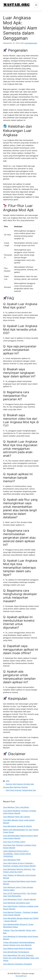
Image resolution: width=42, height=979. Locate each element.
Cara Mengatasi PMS (11, 860)
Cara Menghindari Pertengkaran (16, 952)
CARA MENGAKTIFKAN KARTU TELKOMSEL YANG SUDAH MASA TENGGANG (17, 853)
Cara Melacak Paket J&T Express (16, 817)
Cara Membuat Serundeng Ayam (16, 903)
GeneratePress (21, 976)
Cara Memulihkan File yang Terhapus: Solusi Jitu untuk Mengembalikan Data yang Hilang (21, 958)
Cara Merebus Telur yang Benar (16, 807)
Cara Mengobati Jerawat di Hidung (17, 826)
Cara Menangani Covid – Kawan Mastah (19, 899)
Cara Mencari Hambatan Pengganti (17, 964)
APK (7, 781)
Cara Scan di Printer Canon (14, 842)
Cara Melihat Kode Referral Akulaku (17, 948)
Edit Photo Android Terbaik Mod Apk (21, 790)
